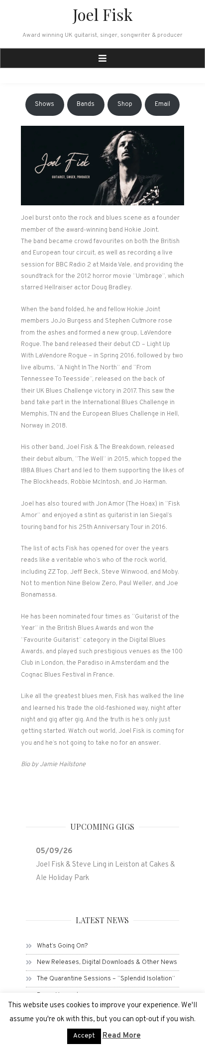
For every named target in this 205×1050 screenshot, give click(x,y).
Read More (121, 1036)
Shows (44, 104)
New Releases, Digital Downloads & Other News (107, 962)
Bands (86, 104)
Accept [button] (84, 1036)
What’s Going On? (62, 946)
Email (162, 104)
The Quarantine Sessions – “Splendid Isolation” (106, 979)
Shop (124, 104)
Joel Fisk (103, 14)
